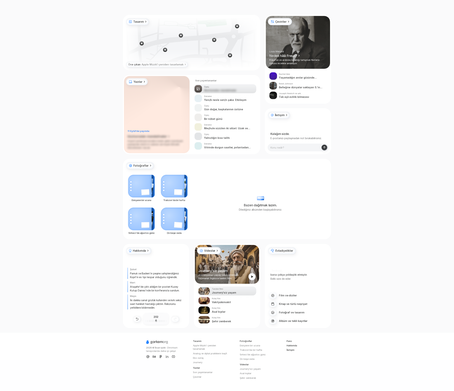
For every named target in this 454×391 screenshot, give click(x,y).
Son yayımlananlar (203, 372)
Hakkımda (292, 345)
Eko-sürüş (198, 358)
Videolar (244, 364)
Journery (197, 362)
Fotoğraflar (246, 341)
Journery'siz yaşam (250, 369)
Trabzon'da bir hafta (251, 350)
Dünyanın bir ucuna (250, 345)
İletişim (290, 350)
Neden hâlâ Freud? (283, 56)
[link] (140, 165)
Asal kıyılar (245, 373)
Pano (289, 341)
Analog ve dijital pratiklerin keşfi (210, 353)
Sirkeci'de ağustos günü (252, 354)
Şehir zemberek (248, 378)
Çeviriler (197, 377)
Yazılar (196, 368)
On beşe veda (247, 359)
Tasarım (197, 341)
